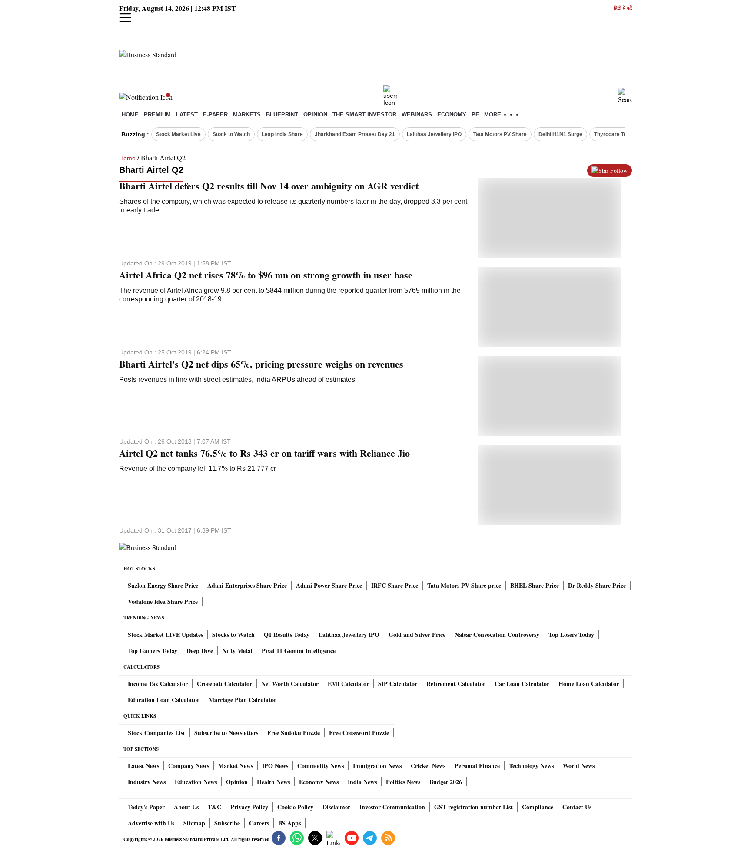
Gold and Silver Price (417, 634)
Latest (187, 114)
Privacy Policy (249, 807)
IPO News (275, 765)
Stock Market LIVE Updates (165, 634)
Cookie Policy (295, 807)
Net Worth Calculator (290, 683)
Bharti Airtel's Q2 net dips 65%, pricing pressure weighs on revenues (261, 364)
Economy (451, 114)
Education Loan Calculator (163, 699)
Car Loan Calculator (522, 683)
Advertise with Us (151, 823)
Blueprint (282, 114)
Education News (196, 781)
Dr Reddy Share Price (597, 585)
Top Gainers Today (152, 650)
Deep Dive (199, 650)
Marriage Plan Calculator (242, 699)
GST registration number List (473, 807)
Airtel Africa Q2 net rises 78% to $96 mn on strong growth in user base (265, 275)
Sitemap (194, 823)
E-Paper (215, 114)
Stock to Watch (231, 134)
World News (579, 765)
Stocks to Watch (233, 634)
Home (130, 114)
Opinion (315, 114)
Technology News (531, 765)
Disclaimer (336, 807)
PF (475, 114)
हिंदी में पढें (623, 8)
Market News (235, 765)
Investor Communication (392, 807)
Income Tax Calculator (158, 683)
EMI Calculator (348, 683)
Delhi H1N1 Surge (560, 134)
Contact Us (576, 807)
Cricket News (428, 765)
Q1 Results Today (286, 634)
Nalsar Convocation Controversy (497, 634)
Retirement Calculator (455, 683)
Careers (259, 823)
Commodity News (320, 765)
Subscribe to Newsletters (226, 732)
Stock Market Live (178, 134)
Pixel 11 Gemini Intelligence (299, 650)
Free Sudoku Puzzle (293, 732)
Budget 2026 (445, 781)
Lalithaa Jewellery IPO (434, 134)
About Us (186, 807)
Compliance (537, 807)
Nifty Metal (237, 650)
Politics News (403, 781)
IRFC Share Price (394, 585)
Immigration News (377, 765)
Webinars (417, 114)
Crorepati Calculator (224, 683)
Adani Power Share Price (329, 585)
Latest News (143, 765)
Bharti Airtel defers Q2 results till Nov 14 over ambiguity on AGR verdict (269, 185)
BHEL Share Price (534, 585)
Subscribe (227, 823)
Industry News (147, 781)
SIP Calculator (397, 683)
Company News (188, 765)
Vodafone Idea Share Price (163, 601)
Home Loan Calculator (588, 683)
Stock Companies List (156, 732)
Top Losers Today (571, 634)
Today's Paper (146, 807)
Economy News (319, 781)
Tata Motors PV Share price (464, 585)
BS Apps (289, 823)
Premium (157, 114)
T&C (214, 807)
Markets (247, 114)
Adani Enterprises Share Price (247, 585)
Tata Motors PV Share (500, 134)
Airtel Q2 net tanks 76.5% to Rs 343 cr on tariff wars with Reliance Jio (264, 453)
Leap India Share (282, 134)
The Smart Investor (364, 114)
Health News (273, 781)
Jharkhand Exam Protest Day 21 (355, 134)
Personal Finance (477, 765)
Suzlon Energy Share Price (163, 585)
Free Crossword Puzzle (359, 732)
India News (362, 781)
